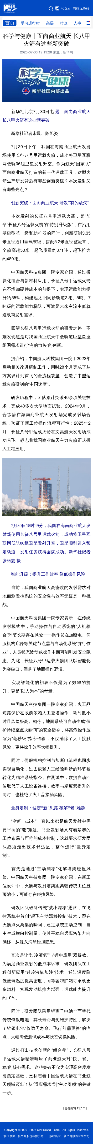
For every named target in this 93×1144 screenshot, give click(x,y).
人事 (77, 23)
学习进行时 (30, 23)
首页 (10, 22)
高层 (50, 23)
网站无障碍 (81, 8)
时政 (63, 23)
